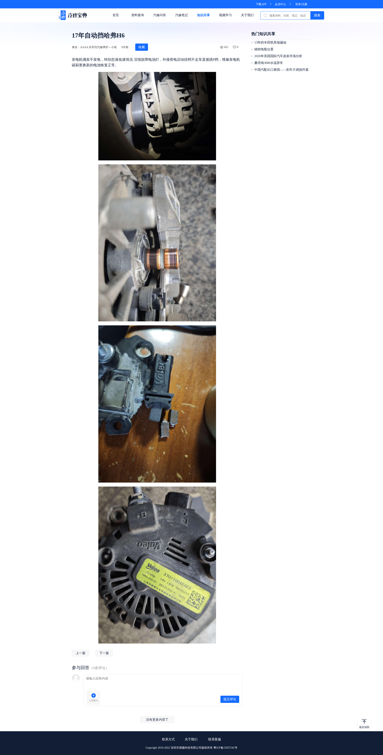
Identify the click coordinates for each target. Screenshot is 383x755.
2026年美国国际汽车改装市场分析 (278, 56)
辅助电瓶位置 (263, 49)
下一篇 (104, 653)
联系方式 (168, 739)
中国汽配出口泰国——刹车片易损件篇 (281, 69)
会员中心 (280, 4)
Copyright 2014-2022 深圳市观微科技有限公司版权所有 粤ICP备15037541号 (191, 747)
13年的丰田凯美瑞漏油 (270, 42)
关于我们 (191, 739)
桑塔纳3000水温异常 (268, 63)
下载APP (261, 4)
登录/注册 (301, 4)
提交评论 (229, 699)
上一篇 (80, 653)
